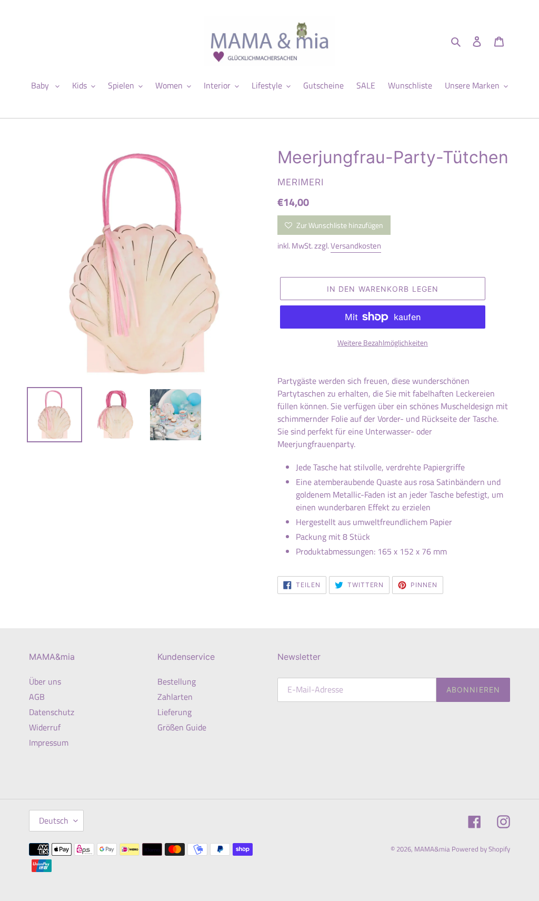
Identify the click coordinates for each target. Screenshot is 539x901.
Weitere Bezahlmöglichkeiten (382, 342)
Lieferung (174, 712)
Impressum (48, 742)
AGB (37, 696)
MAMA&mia (433, 849)
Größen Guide (181, 727)
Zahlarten (175, 696)
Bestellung (176, 681)
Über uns (45, 681)
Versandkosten (356, 246)
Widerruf (45, 727)
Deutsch (53, 820)
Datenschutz (51, 712)
